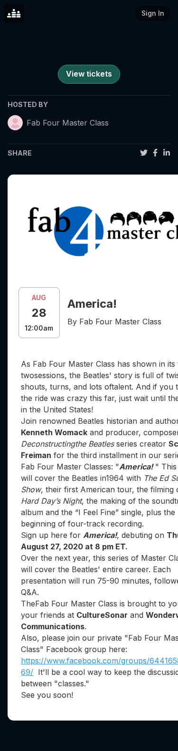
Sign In (152, 13)
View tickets (89, 73)
